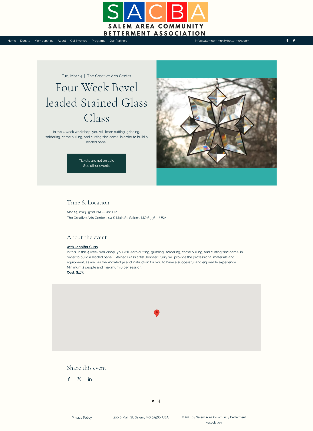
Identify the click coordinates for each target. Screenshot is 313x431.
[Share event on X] (79, 379)
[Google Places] (287, 41)
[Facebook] (294, 41)
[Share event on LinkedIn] (90, 379)
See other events (96, 166)
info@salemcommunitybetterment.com (222, 40)
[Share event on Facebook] (69, 379)
